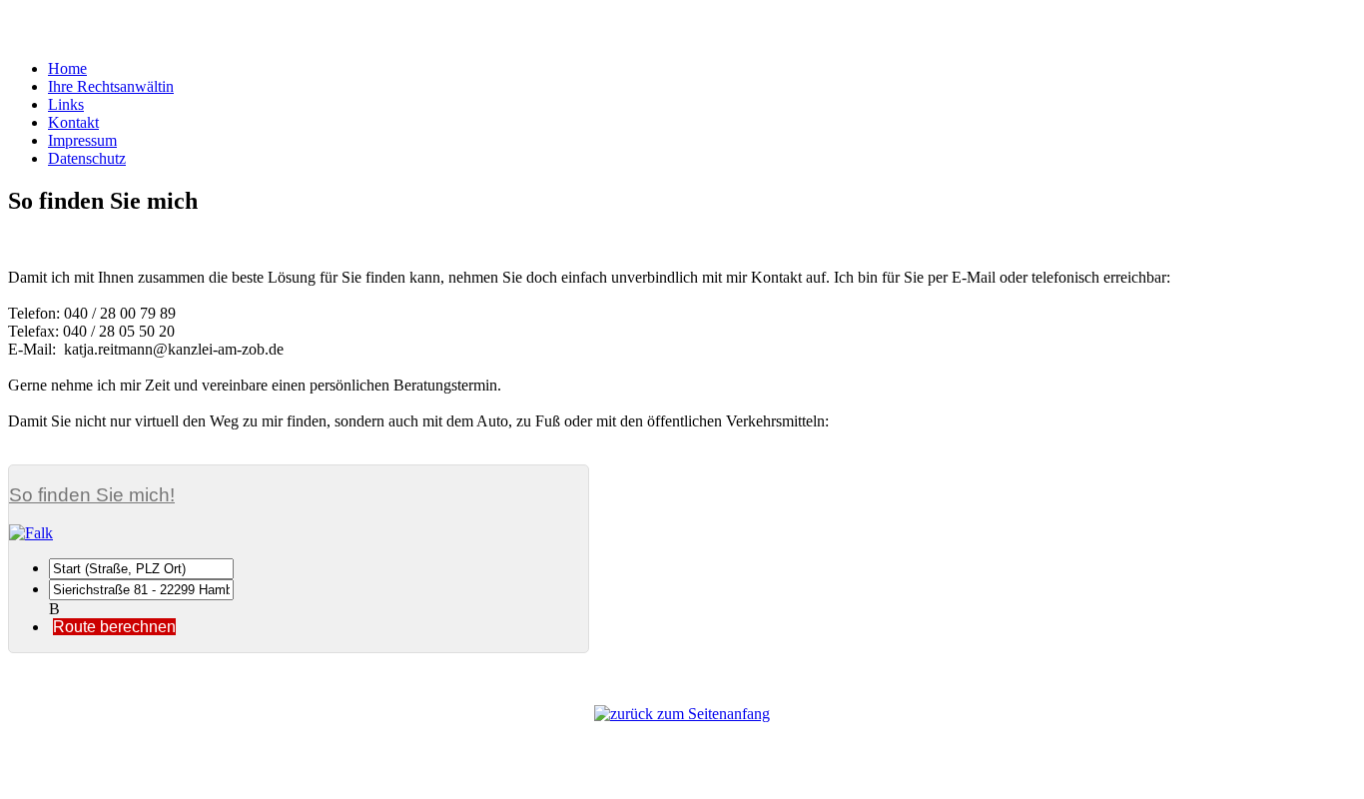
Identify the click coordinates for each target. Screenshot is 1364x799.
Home (67, 68)
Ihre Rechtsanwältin (111, 86)
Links (66, 104)
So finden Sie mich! (92, 494)
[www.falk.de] (298, 533)
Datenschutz (87, 158)
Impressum (82, 140)
